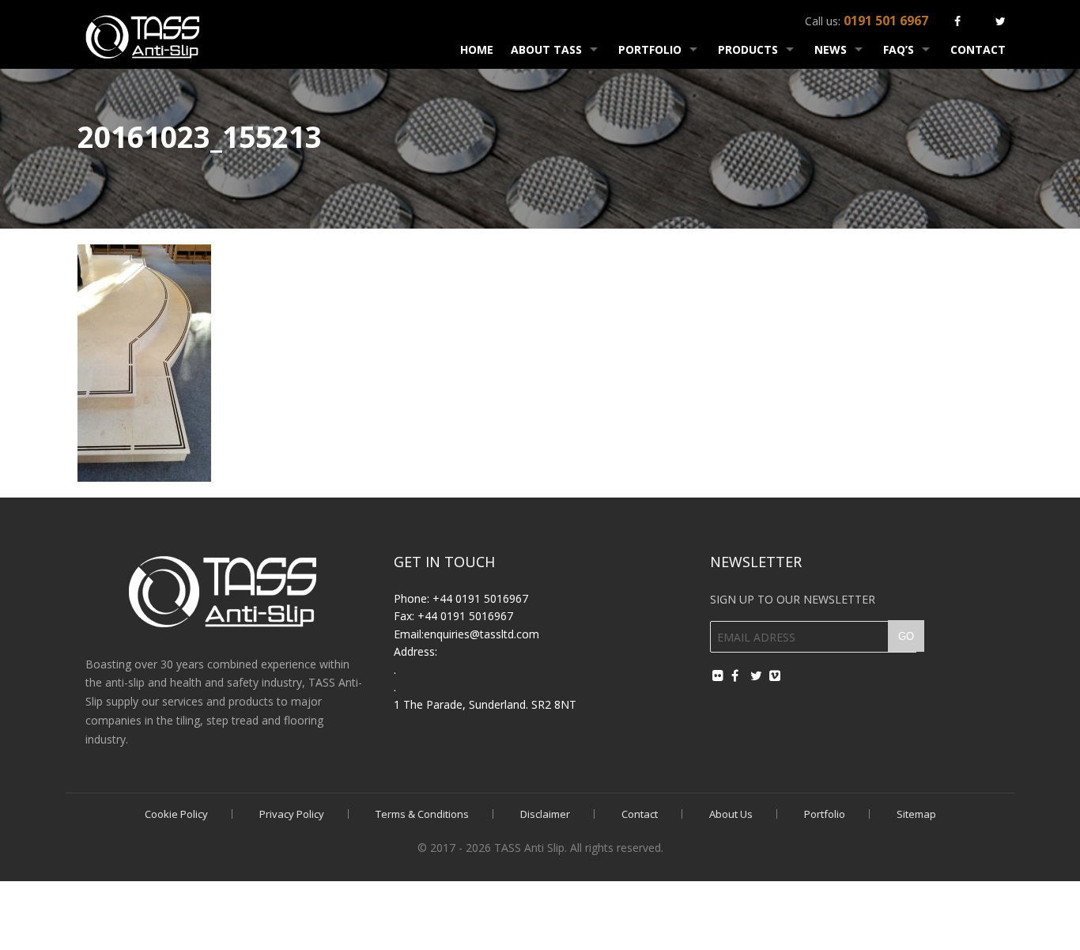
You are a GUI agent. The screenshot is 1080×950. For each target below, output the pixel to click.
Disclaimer (545, 814)
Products (748, 49)
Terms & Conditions (422, 814)
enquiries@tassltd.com (481, 634)
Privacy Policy (291, 814)
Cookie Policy (176, 814)
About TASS (546, 49)
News (830, 49)
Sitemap (916, 814)
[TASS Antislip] (143, 34)
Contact (978, 49)
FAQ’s (898, 49)
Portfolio (650, 49)
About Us (731, 814)
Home (476, 49)
